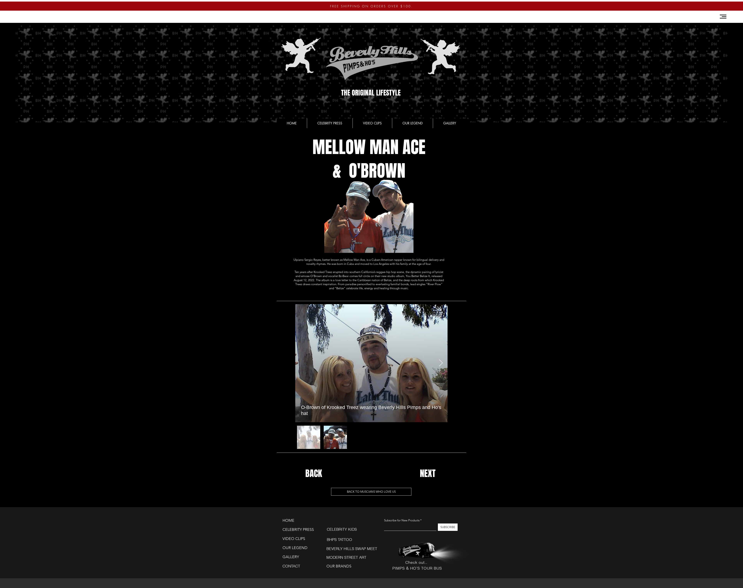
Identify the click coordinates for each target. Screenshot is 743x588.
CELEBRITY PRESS (292, 529)
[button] (723, 17)
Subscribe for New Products (401, 520)
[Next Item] (441, 363)
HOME (288, 520)
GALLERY (290, 556)
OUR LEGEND (292, 547)
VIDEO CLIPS (292, 538)
